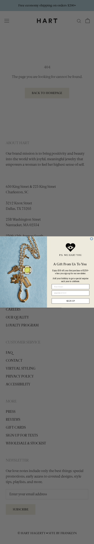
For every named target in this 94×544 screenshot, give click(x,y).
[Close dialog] (91, 238)
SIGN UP (70, 301)
